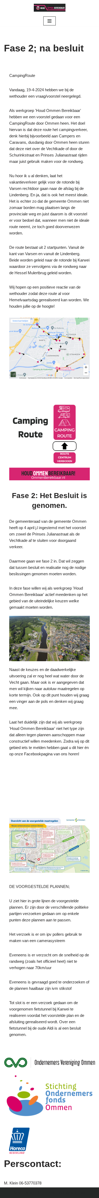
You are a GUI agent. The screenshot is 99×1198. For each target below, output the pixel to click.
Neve (18, 1192)
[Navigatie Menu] (49, 20)
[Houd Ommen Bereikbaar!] (49, 8)
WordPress (76, 1192)
